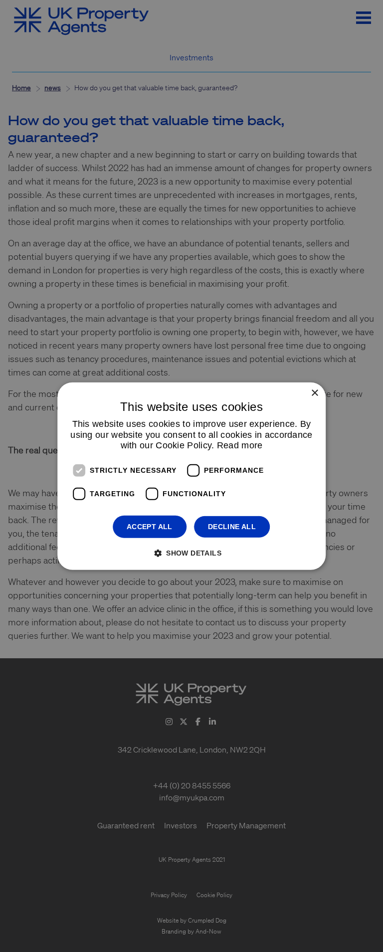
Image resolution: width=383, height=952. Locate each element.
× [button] (314, 392)
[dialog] (191, 476)
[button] (191, 553)
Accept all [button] (150, 527)
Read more (240, 445)
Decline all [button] (232, 527)
